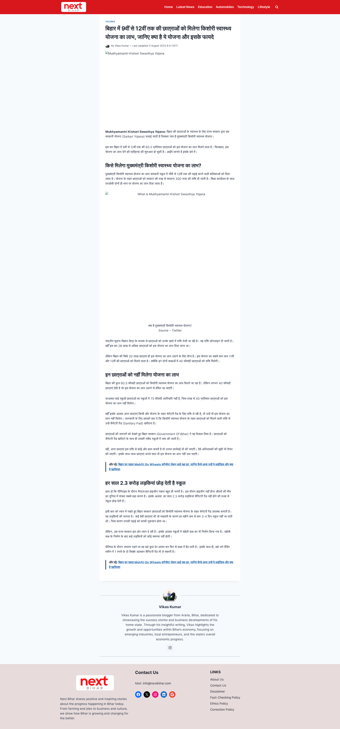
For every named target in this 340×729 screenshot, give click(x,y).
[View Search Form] (277, 7)
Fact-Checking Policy (225, 697)
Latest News (185, 7)
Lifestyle (264, 7)
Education (205, 7)
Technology (245, 7)
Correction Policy (222, 709)
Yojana (110, 21)
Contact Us (218, 685)
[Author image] (107, 46)
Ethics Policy (219, 703)
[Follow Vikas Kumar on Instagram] (170, 648)
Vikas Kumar (122, 45)
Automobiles (225, 7)
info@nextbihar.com (157, 683)
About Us (217, 679)
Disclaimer (217, 691)
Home (168, 7)
